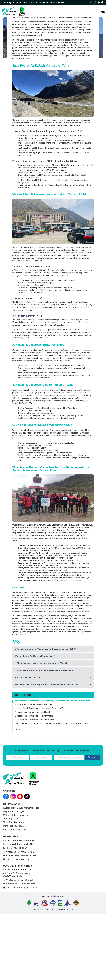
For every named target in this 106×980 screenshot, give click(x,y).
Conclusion (20, 730)
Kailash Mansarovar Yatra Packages (21, 808)
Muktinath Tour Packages (16, 815)
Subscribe (93, 757)
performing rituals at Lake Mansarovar (52, 608)
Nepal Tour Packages (14, 811)
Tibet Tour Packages (13, 822)
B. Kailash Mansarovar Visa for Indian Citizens (34, 716)
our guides (64, 553)
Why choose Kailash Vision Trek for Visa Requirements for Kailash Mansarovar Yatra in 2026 (52, 724)
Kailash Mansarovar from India (36, 390)
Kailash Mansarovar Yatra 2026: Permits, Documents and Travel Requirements (52, 701)
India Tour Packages (13, 826)
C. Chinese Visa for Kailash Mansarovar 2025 (34, 720)
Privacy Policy (67, 910)
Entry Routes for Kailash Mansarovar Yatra (33, 704)
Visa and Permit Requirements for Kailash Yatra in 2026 (39, 708)
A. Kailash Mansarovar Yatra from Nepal (32, 712)
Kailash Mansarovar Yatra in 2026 (60, 525)
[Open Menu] (102, 11)
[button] (53, 649)
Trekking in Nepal (12, 818)
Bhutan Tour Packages (14, 829)
